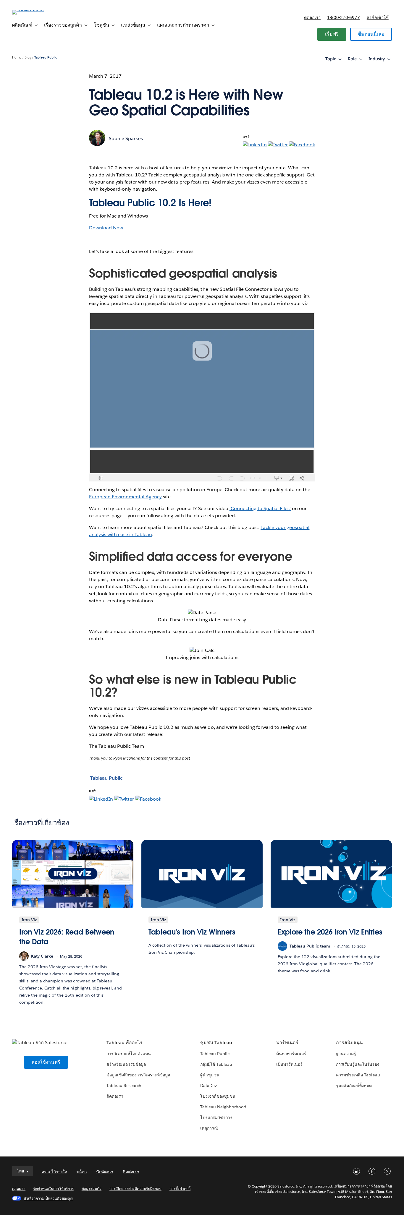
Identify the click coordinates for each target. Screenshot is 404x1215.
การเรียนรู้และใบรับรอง (357, 1064)
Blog (28, 57)
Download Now (106, 228)
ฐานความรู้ (346, 1053)
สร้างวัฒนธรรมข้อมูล (126, 1064)
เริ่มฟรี (332, 34)
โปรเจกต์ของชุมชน (217, 1096)
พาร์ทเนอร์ (287, 1042)
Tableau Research (123, 1085)
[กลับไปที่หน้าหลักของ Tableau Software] (34, 10)
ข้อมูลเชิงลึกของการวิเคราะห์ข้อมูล (138, 1075)
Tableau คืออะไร (124, 1042)
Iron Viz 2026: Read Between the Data (66, 937)
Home (16, 57)
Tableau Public (45, 57)
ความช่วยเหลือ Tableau (358, 1075)
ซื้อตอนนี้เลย (371, 34)
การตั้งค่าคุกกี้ (179, 1188)
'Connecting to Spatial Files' (260, 508)
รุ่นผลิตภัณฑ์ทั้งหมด (354, 1085)
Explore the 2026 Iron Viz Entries (330, 932)
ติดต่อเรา (312, 17)
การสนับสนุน (349, 1042)
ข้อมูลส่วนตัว (91, 1188)
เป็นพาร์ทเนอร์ (289, 1064)
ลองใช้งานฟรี (46, 1062)
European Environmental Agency (125, 497)
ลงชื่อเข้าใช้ (378, 17)
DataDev (208, 1085)
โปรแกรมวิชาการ (216, 1117)
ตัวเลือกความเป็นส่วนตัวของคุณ (48, 1198)
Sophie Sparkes (126, 138)
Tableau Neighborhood (223, 1106)
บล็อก (82, 1172)
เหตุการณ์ (209, 1128)
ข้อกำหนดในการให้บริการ (53, 1188)
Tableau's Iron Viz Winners (191, 932)
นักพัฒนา (104, 1172)
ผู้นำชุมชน (209, 1075)
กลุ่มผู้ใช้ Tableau (216, 1064)
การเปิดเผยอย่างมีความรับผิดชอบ (135, 1188)
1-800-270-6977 (343, 17)
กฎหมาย (18, 1188)
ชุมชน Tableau (216, 1042)
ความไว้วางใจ (54, 1172)
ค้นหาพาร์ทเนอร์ (291, 1053)
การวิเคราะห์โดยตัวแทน (128, 1053)
